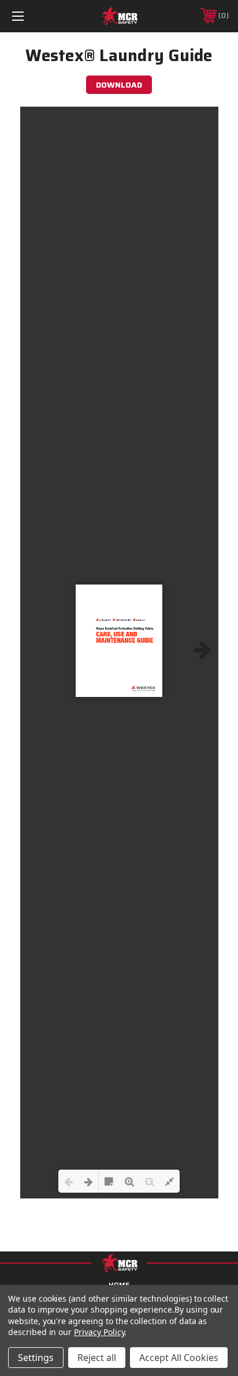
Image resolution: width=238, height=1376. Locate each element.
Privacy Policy (99, 1331)
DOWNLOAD (119, 84)
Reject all (96, 1357)
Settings (36, 1357)
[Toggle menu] (33, 16)
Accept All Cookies (178, 1357)
